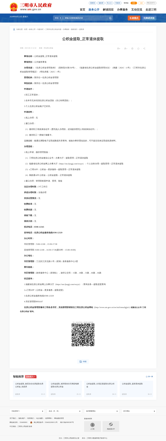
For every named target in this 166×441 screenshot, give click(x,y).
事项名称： (29, 56)
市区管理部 (29, 261)
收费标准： (29, 204)
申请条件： (29, 89)
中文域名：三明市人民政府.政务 (21, 426)
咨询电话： (29, 232)
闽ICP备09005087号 (67, 422)
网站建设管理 (59, 418)
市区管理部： (30, 273)
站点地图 (39, 418)
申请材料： (29, 112)
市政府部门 (15, 411)
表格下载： (29, 215)
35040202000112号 (51, 422)
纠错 (83, 361)
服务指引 (74, 29)
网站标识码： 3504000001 (18, 422)
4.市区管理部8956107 (31, 301)
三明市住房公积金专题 (53, 29)
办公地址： (29, 255)
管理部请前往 (69, 307)
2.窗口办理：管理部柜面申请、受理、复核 (41, 181)
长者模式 (134, 18)
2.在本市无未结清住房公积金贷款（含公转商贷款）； (46, 100)
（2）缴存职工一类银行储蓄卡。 (37, 135)
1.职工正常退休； (30, 95)
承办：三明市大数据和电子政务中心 (94, 438)
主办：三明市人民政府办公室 (69, 438)
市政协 (117, 3)
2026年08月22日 (16, 17)
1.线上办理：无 (29, 118)
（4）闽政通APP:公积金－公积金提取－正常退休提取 (46, 175)
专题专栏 (40, 29)
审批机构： (29, 83)
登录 (133, 3)
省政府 (101, 3)
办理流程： (29, 146)
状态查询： (29, 278)
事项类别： (29, 62)
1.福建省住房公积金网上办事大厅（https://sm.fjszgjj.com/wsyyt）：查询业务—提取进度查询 (63, 284)
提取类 (81, 29)
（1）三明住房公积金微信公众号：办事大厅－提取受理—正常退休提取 (54, 158)
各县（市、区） (54, 411)
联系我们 (30, 418)
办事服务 (122, 9)
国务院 (92, 3)
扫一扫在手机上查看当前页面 (83, 322)
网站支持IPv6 (151, 3)
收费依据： (29, 210)
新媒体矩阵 (88, 418)
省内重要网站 (91, 411)
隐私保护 (22, 418)
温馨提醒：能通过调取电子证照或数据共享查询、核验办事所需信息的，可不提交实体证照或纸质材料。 (69, 141)
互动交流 (136, 9)
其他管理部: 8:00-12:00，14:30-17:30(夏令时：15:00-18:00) (48, 250)
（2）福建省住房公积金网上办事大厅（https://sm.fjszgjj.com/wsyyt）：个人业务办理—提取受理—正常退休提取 (71, 164)
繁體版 (126, 3)
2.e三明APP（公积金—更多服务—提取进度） (42, 290)
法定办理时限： (31, 187)
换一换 (150, 376)
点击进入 (30, 377)
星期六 (25, 17)
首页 (82, 9)
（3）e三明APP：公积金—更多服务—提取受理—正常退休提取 (50, 169)
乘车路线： (29, 267)
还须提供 (72, 129)
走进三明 (151, 9)
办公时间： (29, 238)
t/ (128, 307)
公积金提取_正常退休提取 (83, 39)
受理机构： (29, 77)
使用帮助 (48, 418)
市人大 (109, 3)
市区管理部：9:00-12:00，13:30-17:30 (38, 244)
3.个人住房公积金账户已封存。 (36, 106)
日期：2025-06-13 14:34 (28, 48)
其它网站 (126, 411)
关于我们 (13, 418)
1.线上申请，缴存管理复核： (35, 152)
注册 (141, 3)
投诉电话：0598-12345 (34, 227)
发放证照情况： (31, 198)
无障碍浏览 (149, 18)
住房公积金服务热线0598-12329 (48, 232)
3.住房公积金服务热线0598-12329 (37, 296)
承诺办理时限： (31, 192)
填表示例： (29, 221)
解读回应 (108, 9)
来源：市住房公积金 (46, 48)
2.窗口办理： (28, 123)
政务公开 (94, 9)
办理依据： (29, 68)
